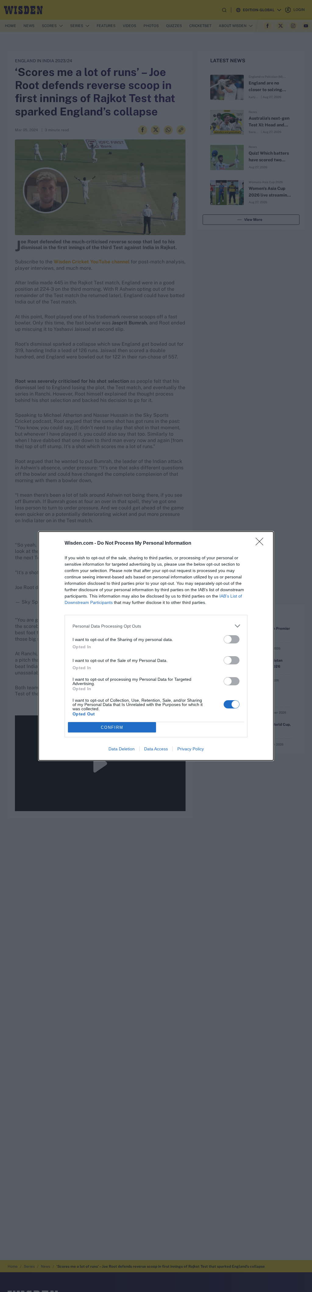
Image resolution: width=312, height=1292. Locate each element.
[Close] (261, 543)
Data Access (156, 748)
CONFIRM (112, 727)
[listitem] (156, 626)
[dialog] (156, 646)
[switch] (231, 639)
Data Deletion (121, 748)
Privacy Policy (190, 748)
